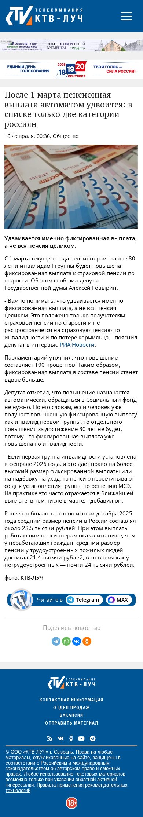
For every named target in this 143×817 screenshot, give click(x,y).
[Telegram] (56, 641)
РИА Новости (77, 344)
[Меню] (126, 16)
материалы (18, 757)
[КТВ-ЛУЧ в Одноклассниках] (71, 738)
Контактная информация (71, 700)
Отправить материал (71, 723)
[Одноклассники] (86, 641)
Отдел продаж (71, 708)
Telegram (87, 599)
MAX (122, 599)
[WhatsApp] (66, 641)
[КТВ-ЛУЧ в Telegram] (93, 738)
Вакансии (71, 716)
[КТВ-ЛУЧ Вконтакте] (61, 738)
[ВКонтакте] (76, 641)
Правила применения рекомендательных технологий (67, 787)
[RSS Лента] (49, 738)
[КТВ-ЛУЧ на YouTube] (81, 738)
